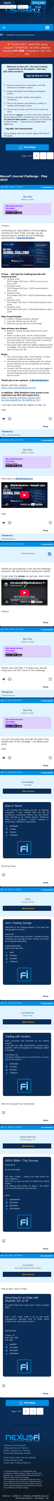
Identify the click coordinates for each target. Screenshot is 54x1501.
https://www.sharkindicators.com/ (18, 387)
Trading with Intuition (17, 1036)
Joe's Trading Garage (18, 922)
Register (7, 3)
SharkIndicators (25, 238)
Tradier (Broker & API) (13, 1460)
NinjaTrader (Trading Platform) (17, 1463)
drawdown (22, 819)
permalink (48, 187)
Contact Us (16, 1495)
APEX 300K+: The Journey (21, 1160)
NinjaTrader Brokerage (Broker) (17, 1453)
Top (47, 1498)
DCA (12, 1181)
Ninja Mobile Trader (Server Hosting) (20, 1457)
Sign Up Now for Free (37, 75)
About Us (6, 1495)
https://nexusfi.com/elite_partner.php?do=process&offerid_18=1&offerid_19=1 (20, 398)
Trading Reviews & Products (16, 1448)
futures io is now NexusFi (15, 1445)
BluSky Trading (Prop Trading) (17, 1450)
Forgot (38, 7)
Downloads (39, 1498)
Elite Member (28, 791)
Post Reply (20, 146)
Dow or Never (13, 805)
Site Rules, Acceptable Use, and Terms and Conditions (31, 1496)
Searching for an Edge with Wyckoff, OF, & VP (21, 1299)
